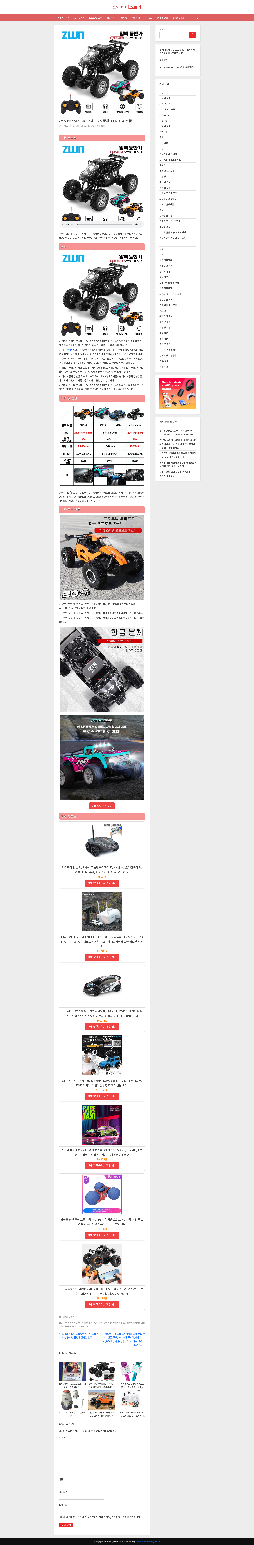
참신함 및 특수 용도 (168, 350)
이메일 (63, 1492)
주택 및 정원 (164, 344)
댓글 (62, 1438)
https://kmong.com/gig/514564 (177, 67)
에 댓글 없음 (99, 126)
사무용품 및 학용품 (167, 199)
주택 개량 (163, 333)
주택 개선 (163, 339)
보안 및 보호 (164, 176)
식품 (161, 249)
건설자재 (163, 132)
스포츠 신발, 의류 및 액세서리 (172, 232)
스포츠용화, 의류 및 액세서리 (172, 238)
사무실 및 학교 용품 (168, 193)
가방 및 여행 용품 (167, 109)
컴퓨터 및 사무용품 (75, 18)
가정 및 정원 (164, 126)
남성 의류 (123, 18)
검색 (161, 30)
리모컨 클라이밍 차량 (136, 1323)
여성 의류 (110, 18)
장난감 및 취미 (68, 1317)
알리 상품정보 (165, 260)
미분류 (162, 165)
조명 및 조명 (164, 322)
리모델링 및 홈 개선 (168, 154)
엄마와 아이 (164, 271)
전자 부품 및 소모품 (168, 305)
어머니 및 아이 (165, 266)
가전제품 (59, 18)
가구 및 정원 (164, 98)
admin (87, 126)
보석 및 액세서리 (166, 171)
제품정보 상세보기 (102, 805)
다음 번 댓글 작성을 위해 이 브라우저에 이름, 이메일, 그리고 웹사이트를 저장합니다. (100, 1517)
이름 (62, 1479)
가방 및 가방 (164, 104)
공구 (161, 137)
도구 (151, 18)
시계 (161, 243)
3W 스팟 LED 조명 (84, 1323)
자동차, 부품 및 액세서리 (170, 294)
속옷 (161, 210)
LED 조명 (66, 350)
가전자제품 (164, 115)
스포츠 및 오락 (95, 18)
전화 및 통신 (164, 311)
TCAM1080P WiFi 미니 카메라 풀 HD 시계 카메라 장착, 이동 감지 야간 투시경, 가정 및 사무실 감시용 (177, 444)
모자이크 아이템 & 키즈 (170, 160)
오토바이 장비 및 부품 (169, 283)
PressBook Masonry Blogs (148, 1542)
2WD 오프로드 (68, 1323)
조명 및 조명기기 (166, 327)
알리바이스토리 (127, 7)
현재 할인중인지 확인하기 (101, 883)
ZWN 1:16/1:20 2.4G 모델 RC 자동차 (109, 1323)
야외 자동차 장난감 (68, 1326)
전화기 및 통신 (165, 316)
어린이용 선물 (83, 1326)
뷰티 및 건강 (162, 18)
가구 (161, 92)
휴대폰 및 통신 (137, 18)
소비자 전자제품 (166, 204)
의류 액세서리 (165, 288)
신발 (161, 255)
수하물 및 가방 (165, 215)
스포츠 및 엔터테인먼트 (169, 221)
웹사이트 (63, 1504)
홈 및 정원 (163, 361)
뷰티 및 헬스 (164, 188)
